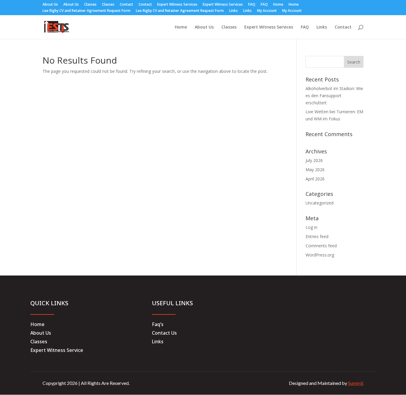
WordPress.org (320, 255)
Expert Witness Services (177, 5)
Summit (355, 383)
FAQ (251, 5)
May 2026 (315, 169)
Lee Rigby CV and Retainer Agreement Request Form (86, 11)
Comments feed (321, 245)
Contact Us (164, 333)
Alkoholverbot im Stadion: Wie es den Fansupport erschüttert (334, 96)
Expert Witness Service (56, 350)
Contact (126, 5)
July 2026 (314, 160)
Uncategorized (319, 203)
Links (233, 11)
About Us (50, 5)
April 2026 (315, 179)
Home (278, 5)
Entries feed (317, 236)
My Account (267, 11)
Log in (311, 227)
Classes (90, 5)
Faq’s (157, 324)
